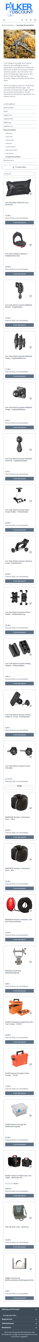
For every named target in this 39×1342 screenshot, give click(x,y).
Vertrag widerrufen (9, 1315)
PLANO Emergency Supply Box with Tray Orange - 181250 (19, 1023)
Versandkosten (6, 1334)
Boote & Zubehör (10, 130)
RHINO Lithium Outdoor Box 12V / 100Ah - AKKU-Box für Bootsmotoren (18, 1177)
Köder (6, 111)
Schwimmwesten (10, 147)
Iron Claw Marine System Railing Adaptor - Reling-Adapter (17, 664)
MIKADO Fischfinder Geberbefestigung (13, 972)
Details (19, 786)
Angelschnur (8, 115)
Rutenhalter (9, 137)
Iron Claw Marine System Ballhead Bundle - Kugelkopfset (18, 306)
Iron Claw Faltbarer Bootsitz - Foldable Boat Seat (16, 255)
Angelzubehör (8, 119)
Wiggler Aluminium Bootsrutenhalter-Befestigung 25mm (19, 1279)
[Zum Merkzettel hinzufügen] (30, 194)
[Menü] (4, 20)
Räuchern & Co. (9, 160)
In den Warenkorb (19, 223)
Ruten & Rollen (9, 108)
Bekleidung (7, 122)
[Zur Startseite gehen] (19, 9)
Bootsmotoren (9, 153)
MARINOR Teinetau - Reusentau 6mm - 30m (17, 869)
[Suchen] (22, 20)
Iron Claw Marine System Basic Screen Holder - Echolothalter (17, 511)
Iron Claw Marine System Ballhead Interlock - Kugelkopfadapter (18, 460)
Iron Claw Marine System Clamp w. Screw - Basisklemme (18, 562)
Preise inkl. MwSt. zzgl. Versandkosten (16, 218)
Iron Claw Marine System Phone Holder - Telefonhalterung (17, 613)
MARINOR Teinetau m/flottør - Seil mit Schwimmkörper (18, 921)
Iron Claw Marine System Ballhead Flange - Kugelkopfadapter (18, 408)
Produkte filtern (20, 167)
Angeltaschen (8, 126)
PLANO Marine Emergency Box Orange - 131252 (17, 1074)
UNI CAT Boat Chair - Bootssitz (17, 1227)
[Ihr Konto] (30, 20)
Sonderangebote (9, 104)
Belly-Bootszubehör (11, 150)
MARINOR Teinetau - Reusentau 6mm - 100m (17, 818)
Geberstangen (9, 140)
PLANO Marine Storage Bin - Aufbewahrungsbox (16, 1125)
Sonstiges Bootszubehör (13, 157)
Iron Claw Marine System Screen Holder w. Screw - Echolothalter (17, 716)
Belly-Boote (8, 133)
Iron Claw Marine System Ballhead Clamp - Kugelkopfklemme (18, 357)
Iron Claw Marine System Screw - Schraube (18, 767)
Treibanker (8, 143)
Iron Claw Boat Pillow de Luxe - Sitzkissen (17, 203)
